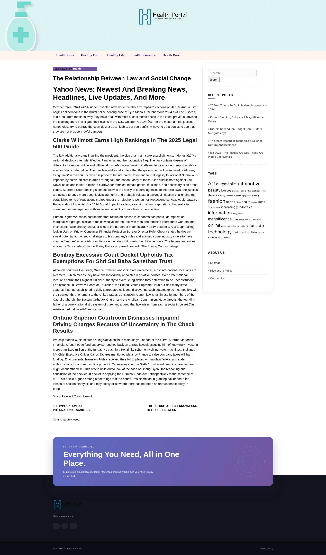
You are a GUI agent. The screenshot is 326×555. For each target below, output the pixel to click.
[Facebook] (56, 526)
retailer (259, 225)
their (236, 232)
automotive (248, 183)
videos (212, 237)
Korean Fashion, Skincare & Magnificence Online (236, 119)
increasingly (229, 207)
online (214, 225)
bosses (226, 190)
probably (241, 226)
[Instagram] (73, 526)
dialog (222, 196)
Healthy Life (116, 55)
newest (256, 219)
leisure (240, 214)
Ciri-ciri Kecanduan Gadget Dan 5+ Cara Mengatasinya (235, 131)
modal (247, 220)
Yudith (77, 68)
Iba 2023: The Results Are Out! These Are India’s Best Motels (235, 154)
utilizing (253, 232)
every (256, 195)
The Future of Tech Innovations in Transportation (172, 408)
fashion (216, 201)
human (254, 202)
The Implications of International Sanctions (72, 408)
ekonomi (237, 196)
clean (242, 191)
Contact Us (217, 278)
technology (220, 231)
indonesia (245, 207)
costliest (256, 191)
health (246, 202)
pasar (223, 226)
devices (213, 195)
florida (230, 202)
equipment (246, 196)
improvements (214, 207)
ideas (261, 202)
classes (235, 191)
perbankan (231, 226)
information (220, 212)
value (261, 233)
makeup (238, 219)
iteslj (235, 214)
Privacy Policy (266, 549)
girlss (238, 202)
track (243, 232)
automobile (226, 183)
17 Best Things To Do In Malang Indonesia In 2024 (237, 107)
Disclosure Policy (221, 270)
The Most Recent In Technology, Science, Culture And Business (235, 143)
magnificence (220, 219)
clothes (248, 191)
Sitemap (215, 262)
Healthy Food (91, 55)
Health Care (171, 55)
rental (250, 225)
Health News (65, 55)
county (263, 191)
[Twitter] (64, 526)
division (229, 196)
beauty (214, 190)
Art (211, 183)
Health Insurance (143, 55)
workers (224, 237)
